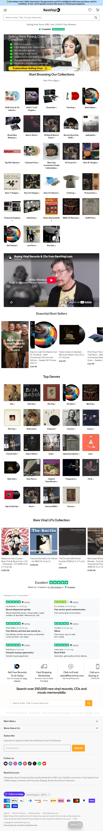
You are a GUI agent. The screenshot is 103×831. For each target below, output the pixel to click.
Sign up (78, 748)
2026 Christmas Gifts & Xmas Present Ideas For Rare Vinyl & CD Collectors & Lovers (37, 819)
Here (56, 80)
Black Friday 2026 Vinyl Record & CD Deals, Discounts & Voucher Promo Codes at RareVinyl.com (42, 816)
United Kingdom (36, 795)
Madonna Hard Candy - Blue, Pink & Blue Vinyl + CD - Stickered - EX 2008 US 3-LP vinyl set (14, 562)
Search (6, 813)
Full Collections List (50, 813)
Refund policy (34, 813)
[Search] (95, 17)
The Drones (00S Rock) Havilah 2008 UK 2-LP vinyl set (72, 561)
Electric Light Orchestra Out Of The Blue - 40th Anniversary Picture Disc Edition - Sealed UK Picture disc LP (43, 357)
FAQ (75, 819)
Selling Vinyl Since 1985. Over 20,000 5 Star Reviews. (51, 24)
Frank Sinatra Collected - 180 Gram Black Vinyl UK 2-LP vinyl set (72, 355)
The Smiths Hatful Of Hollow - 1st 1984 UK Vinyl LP (43, 560)
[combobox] (48, 17)
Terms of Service (19, 813)
